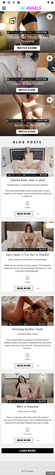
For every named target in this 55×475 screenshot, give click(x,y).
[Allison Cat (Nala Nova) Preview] (27, 32)
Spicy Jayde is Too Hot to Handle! (27, 254)
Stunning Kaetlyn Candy (27, 329)
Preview (41, 32)
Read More (24, 214)
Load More (27, 450)
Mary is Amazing (27, 406)
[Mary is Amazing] (27, 388)
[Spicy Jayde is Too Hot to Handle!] (27, 236)
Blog (43, 175)
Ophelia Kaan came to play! (27, 180)
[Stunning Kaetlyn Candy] (27, 311)
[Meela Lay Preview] (27, 115)
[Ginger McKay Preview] (27, 74)
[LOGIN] (52, 2)
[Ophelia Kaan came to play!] (27, 162)
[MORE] (37, 214)
